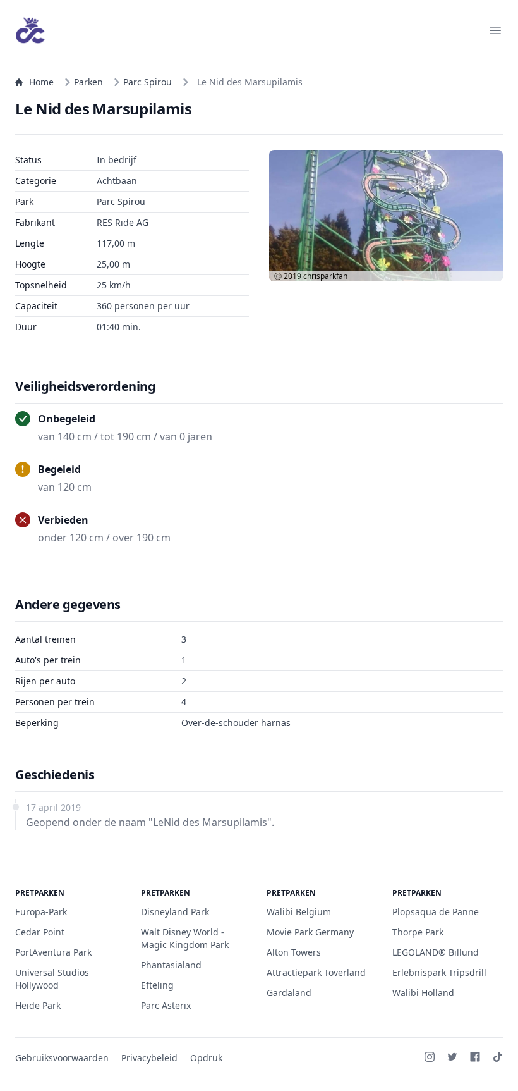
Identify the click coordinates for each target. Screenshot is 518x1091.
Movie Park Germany (310, 932)
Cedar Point (39, 932)
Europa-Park (41, 912)
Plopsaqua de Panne (435, 912)
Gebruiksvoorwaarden (62, 1058)
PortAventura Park (53, 952)
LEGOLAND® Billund (435, 952)
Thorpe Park (417, 932)
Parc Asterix (166, 1005)
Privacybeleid (149, 1058)
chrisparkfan (325, 276)
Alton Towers (294, 952)
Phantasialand (171, 965)
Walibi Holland (423, 993)
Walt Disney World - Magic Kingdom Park (185, 938)
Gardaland (289, 993)
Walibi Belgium (299, 912)
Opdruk (206, 1058)
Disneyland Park (175, 912)
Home (41, 82)
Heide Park (38, 1005)
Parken (88, 82)
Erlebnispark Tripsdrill (439, 972)
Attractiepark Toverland (316, 972)
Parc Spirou (147, 82)
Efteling (157, 985)
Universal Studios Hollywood (52, 978)
